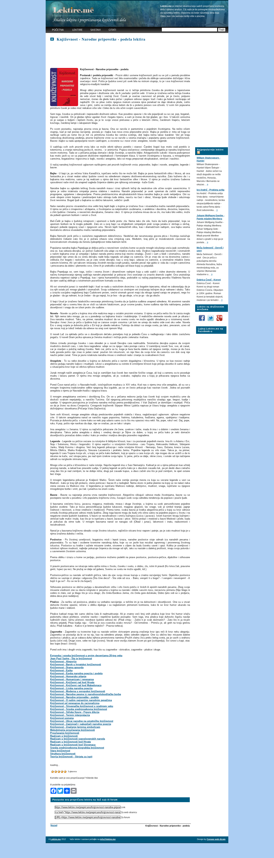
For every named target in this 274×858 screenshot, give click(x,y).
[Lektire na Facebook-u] (202, 316)
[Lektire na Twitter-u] (211, 316)
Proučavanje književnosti (64, 733)
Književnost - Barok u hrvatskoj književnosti (75, 664)
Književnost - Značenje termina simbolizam (75, 727)
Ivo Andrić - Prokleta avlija (210, 190)
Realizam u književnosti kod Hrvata (70, 741)
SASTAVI (95, 29)
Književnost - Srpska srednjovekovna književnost (78, 709)
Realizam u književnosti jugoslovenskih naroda (77, 738)
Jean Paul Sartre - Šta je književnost (71, 658)
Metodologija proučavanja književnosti (72, 730)
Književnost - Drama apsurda (67, 667)
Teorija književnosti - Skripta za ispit (71, 756)
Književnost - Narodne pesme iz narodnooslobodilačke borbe (85, 694)
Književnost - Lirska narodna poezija (71, 688)
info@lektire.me (108, 839)
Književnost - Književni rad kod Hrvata (72, 682)
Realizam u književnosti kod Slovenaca (72, 744)
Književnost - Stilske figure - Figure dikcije (74, 712)
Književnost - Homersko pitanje (68, 676)
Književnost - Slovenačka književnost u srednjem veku (81, 706)
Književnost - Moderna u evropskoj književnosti (77, 691)
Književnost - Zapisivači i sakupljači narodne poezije (80, 724)
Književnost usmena (62, 718)
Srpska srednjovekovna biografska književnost (77, 747)
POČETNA (58, 29)
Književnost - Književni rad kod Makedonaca (75, 685)
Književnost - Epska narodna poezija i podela (76, 673)
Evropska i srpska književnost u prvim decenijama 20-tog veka (86, 655)
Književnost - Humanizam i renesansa (72, 679)
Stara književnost (60, 750)
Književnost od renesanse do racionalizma (74, 703)
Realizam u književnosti (64, 736)
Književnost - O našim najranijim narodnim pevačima (81, 700)
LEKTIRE (77, 29)
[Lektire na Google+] (219, 314)
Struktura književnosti (62, 753)
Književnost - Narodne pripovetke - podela (74, 697)
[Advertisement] (118, 55)
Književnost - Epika (61, 670)
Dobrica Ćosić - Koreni (209, 279)
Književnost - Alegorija (63, 661)
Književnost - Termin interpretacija (70, 715)
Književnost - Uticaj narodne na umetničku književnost (81, 721)
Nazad (54, 825)
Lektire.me (56, 839)
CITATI (112, 29)
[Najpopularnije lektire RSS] (198, 150)
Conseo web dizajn (216, 839)
